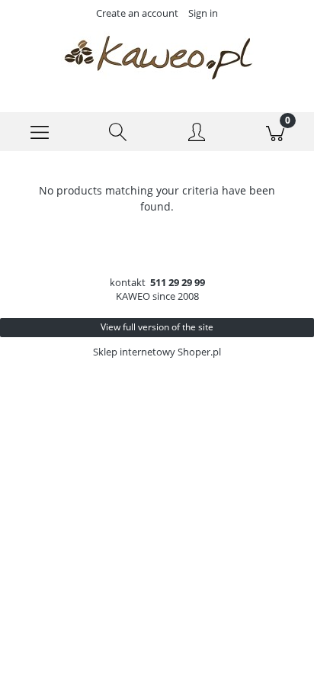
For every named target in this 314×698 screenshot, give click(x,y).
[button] (39, 132)
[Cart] (275, 132)
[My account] (196, 134)
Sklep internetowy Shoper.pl (157, 352)
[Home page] (157, 56)
